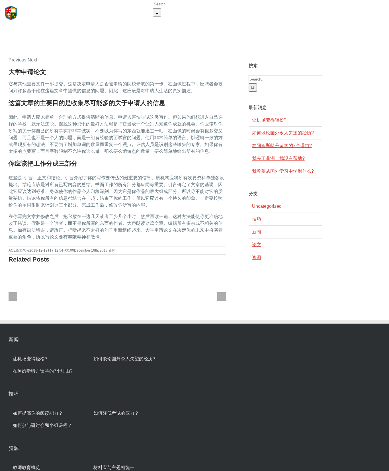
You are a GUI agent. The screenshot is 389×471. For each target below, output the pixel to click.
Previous (17, 59)
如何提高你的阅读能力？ (38, 413)
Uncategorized (267, 206)
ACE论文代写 (19, 250)
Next (32, 59)
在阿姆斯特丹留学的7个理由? (282, 145)
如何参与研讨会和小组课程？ (42, 425)
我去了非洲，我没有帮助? (278, 158)
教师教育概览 (26, 467)
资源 (256, 257)
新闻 (111, 250)
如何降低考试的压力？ (116, 413)
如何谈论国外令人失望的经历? (283, 132)
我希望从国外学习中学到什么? (283, 171)
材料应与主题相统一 (113, 467)
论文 (256, 244)
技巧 (256, 219)
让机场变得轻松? (269, 120)
